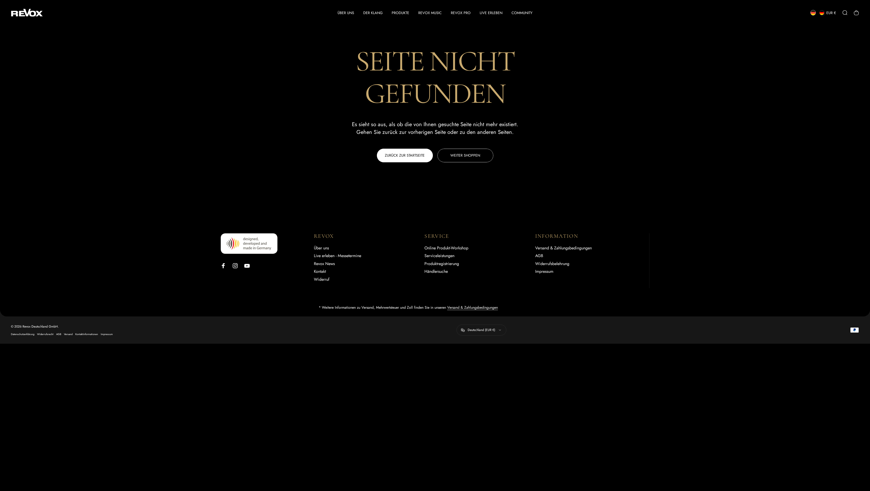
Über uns (321, 248)
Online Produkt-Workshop (446, 248)
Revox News (324, 263)
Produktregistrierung (441, 263)
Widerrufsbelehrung (552, 263)
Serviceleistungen (439, 255)
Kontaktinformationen (86, 334)
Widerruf (321, 279)
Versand (68, 334)
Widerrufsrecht (45, 334)
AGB (539, 255)
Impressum (544, 271)
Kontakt (320, 271)
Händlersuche (436, 271)
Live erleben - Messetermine (337, 255)
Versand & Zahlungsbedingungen (563, 248)
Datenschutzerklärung (22, 334)
